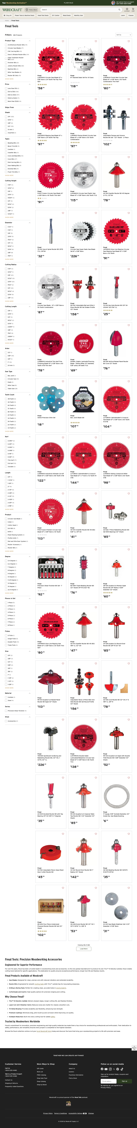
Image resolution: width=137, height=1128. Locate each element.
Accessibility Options (75, 1113)
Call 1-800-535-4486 (123, 3)
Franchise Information (76, 1075)
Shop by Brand (42, 1084)
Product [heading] (8, 515)
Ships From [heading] (9, 107)
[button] (123, 35)
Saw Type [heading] (8, 371)
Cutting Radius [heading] (10, 265)
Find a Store (73, 1078)
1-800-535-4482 (11, 1070)
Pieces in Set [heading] (10, 598)
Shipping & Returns (11, 1083)
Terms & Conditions (60, 1113)
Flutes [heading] (7, 631)
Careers (71, 1072)
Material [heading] (8, 693)
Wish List (40, 1072)
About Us (72, 1068)
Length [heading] (7, 473)
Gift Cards (40, 1068)
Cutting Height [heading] (10, 181)
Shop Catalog (41, 1081)
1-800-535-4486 (11, 1076)
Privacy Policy (106, 1087)
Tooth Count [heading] (9, 395)
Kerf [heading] (6, 437)
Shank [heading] (7, 112)
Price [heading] (7, 84)
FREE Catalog (41, 1075)
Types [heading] (7, 139)
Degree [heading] (7, 556)
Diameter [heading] (8, 223)
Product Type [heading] (10, 41)
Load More (83, 949)
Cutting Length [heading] (11, 306)
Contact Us (8, 1080)
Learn (123, 15)
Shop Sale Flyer (42, 1078)
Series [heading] (7, 707)
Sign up (124, 1081)
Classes (130, 15)
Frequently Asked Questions (14, 1086)
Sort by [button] (119, 35)
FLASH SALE (68, 3)
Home (7, 20)
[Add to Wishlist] (63, 41)
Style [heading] (7, 717)
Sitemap (91, 1113)
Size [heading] (6, 651)
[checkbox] (6, 45)
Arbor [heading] (7, 348)
